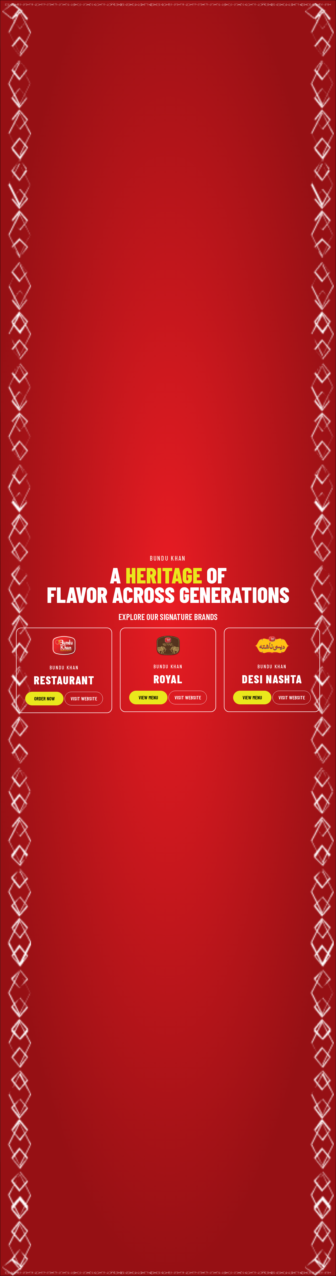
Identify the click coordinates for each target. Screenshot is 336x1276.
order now (44, 698)
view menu (252, 697)
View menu (148, 697)
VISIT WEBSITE (84, 698)
